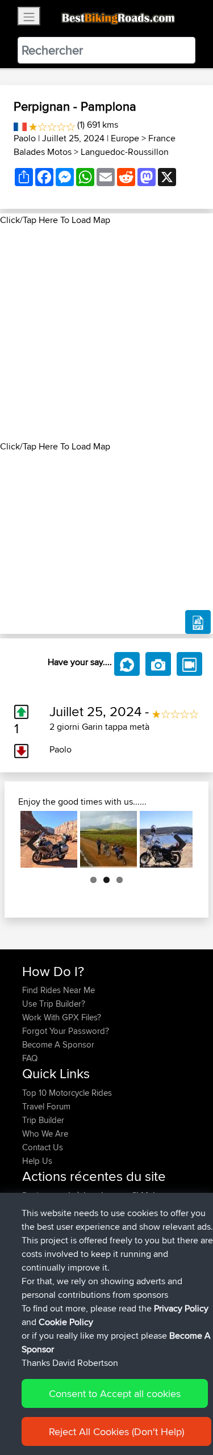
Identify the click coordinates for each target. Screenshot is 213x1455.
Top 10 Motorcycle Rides (67, 1093)
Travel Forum (46, 1106)
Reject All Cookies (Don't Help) (116, 1431)
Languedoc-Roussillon (125, 151)
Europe (125, 138)
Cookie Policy (66, 1321)
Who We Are (45, 1133)
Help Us (37, 1161)
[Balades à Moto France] (20, 124)
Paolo (25, 138)
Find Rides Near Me (58, 990)
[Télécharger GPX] (198, 622)
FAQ (29, 1058)
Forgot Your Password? (65, 1031)
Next (175, 839)
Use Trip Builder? (53, 1004)
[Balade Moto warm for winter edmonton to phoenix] (48, 839)
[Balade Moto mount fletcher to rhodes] (108, 839)
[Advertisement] (106, 333)
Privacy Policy (181, 1308)
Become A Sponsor (58, 1044)
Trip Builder (43, 1120)
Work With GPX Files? (61, 1017)
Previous (37, 839)
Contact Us (42, 1147)
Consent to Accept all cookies (115, 1393)
